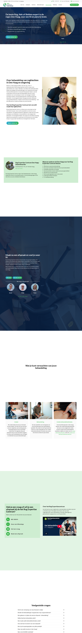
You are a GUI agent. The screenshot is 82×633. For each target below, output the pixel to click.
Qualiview (22, 1)
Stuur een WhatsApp (65, 1)
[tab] (41, 610)
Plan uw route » (19, 168)
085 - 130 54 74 (56, 1)
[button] (20, 296)
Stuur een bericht (75, 1)
